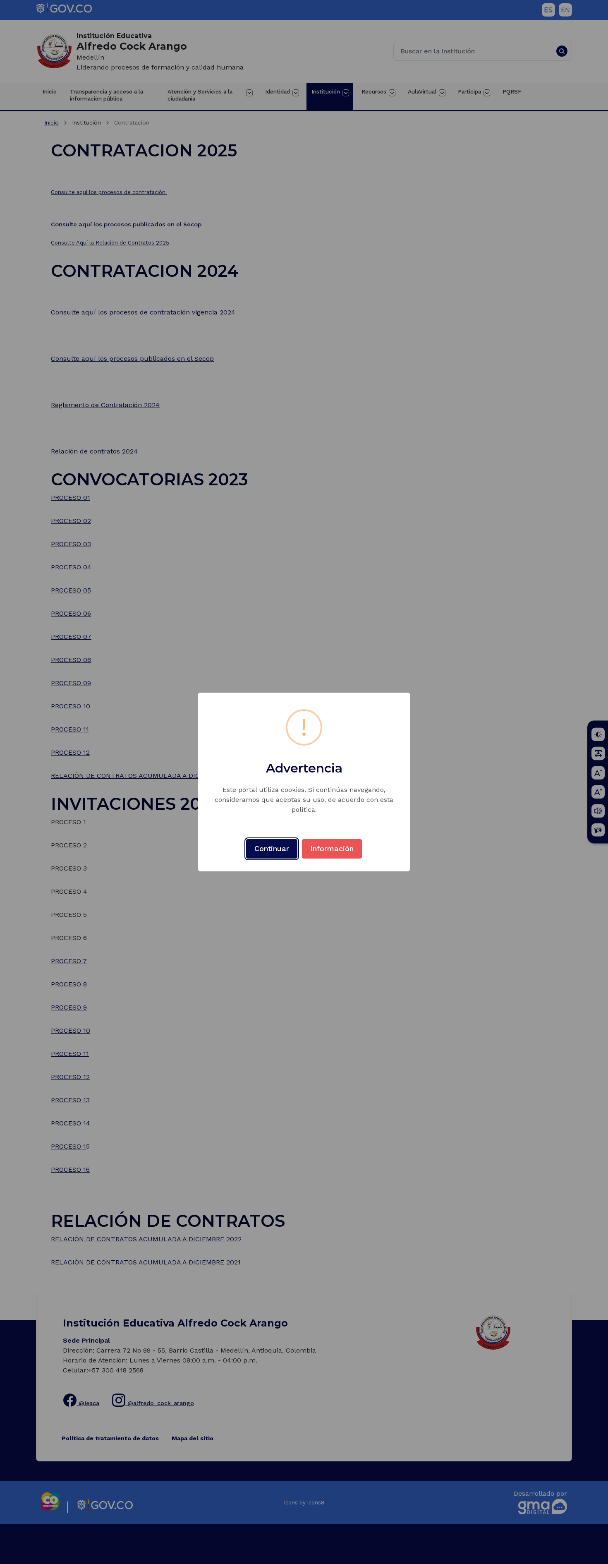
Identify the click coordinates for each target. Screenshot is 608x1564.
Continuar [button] (271, 848)
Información (332, 848)
